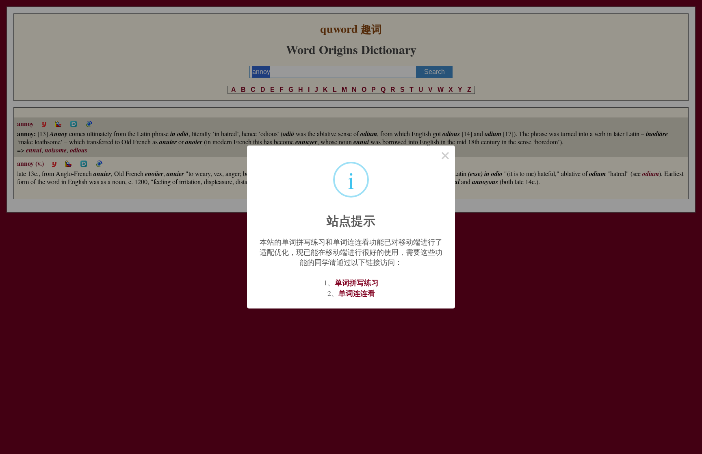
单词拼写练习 (357, 282)
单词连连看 (356, 293)
